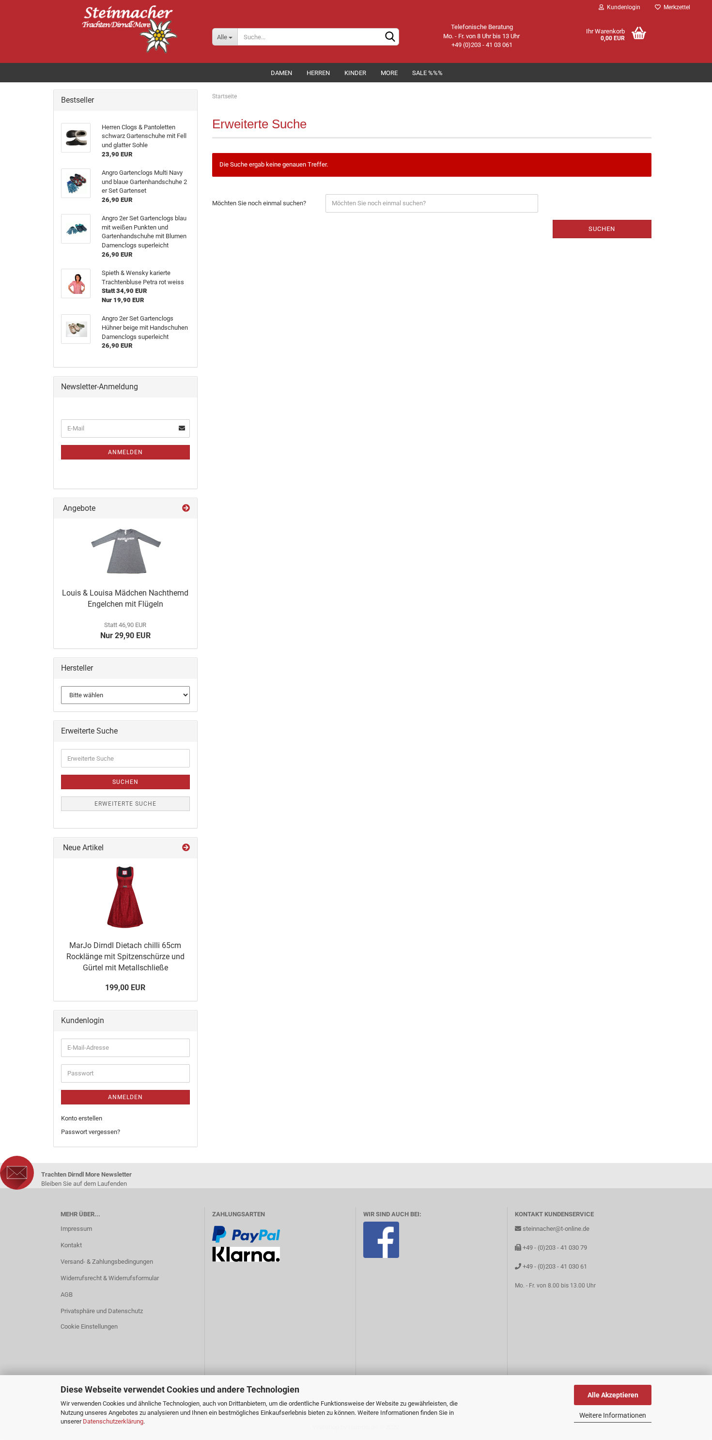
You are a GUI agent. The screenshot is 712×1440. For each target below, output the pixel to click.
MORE (389, 73)
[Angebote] (186, 508)
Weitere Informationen (612, 1415)
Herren (318, 73)
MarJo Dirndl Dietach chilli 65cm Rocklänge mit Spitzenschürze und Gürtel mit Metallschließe (125, 956)
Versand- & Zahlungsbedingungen (107, 1261)
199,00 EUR (125, 987)
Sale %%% (427, 73)
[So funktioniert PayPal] (246, 1234)
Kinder (355, 73)
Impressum (76, 1228)
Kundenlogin (622, 7)
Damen (281, 73)
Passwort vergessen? (90, 1131)
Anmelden (125, 452)
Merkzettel (675, 7)
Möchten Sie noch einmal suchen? (259, 203)
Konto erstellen (81, 1118)
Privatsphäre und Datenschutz (102, 1311)
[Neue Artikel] (186, 848)
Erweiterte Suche (125, 803)
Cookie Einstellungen (89, 1326)
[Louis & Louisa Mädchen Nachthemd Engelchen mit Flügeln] (125, 551)
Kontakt (71, 1245)
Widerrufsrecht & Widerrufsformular (110, 1278)
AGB (67, 1294)
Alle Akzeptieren (613, 1395)
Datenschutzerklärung (113, 1421)
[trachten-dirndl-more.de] (129, 29)
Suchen (601, 228)
